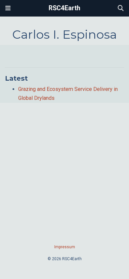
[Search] (121, 8)
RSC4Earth (64, 8)
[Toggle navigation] (8, 8)
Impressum (64, 247)
